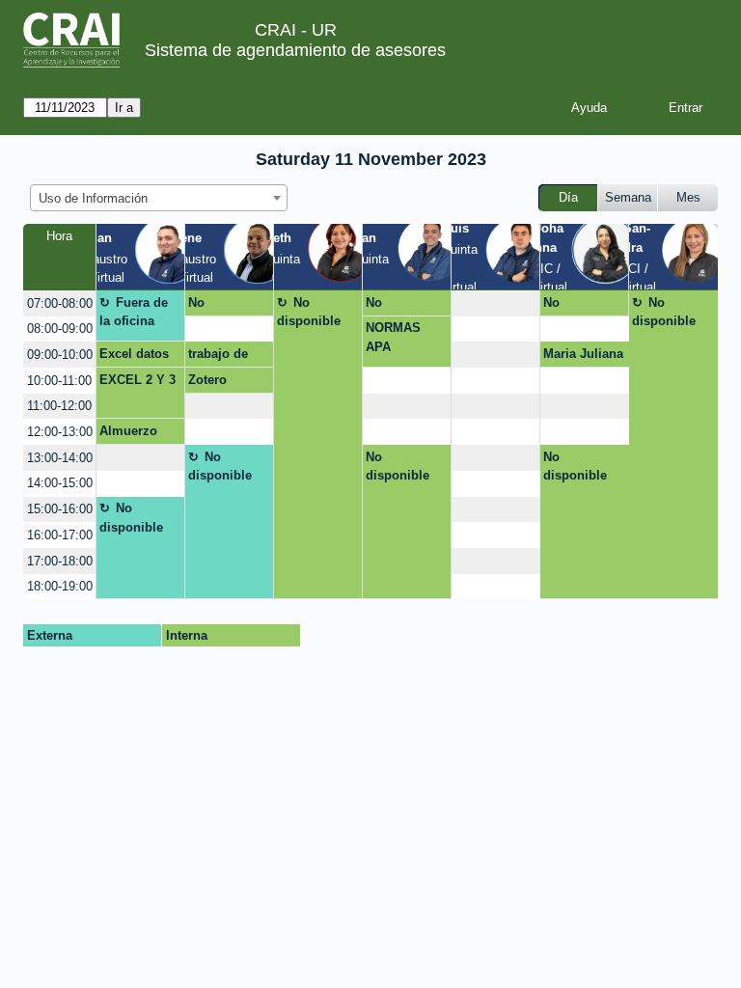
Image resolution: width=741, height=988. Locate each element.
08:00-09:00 (60, 328)
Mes (688, 197)
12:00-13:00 (60, 432)
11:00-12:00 (59, 405)
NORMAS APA (393, 337)
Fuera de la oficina (134, 312)
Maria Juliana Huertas (583, 357)
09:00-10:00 (60, 354)
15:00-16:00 (60, 509)
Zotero (207, 379)
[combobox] (159, 197)
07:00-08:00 (60, 303)
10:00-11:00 (59, 380)
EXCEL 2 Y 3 (137, 379)
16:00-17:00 (60, 535)
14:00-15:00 (60, 483)
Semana (628, 197)
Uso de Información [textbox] (93, 198)
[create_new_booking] (495, 303)
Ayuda (589, 107)
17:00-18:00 (60, 561)
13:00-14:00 (60, 458)
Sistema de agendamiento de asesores (295, 50)
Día (568, 197)
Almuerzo (128, 431)
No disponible (220, 305)
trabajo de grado (218, 357)
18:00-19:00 (60, 586)
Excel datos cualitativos (134, 357)
